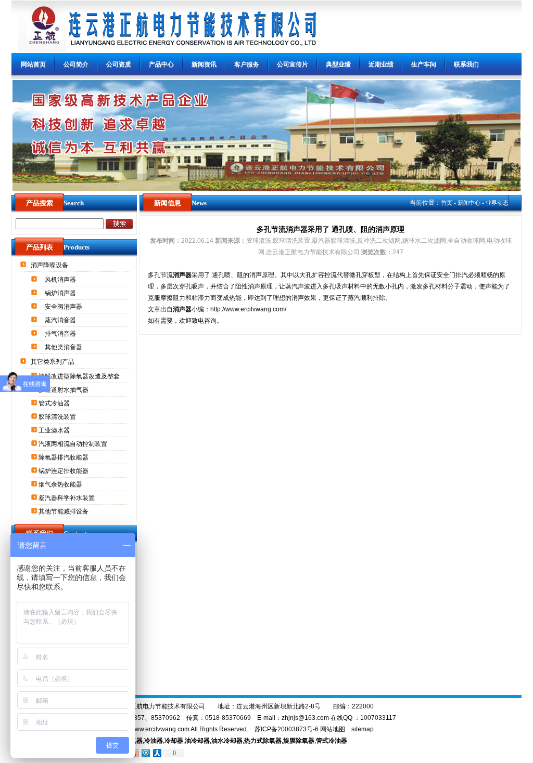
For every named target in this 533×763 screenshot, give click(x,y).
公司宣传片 (292, 64)
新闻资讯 (204, 64)
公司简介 (76, 64)
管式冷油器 (55, 403)
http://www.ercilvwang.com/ (248, 309)
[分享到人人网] (156, 752)
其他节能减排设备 (64, 511)
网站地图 (332, 729)
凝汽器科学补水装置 (67, 498)
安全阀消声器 (64, 306)
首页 (446, 203)
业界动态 (497, 203)
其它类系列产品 (53, 361)
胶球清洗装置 (58, 416)
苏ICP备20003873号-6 (287, 729)
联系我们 (466, 64)
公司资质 (118, 64)
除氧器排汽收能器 (64, 457)
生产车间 (423, 64)
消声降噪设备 (50, 265)
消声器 (182, 275)
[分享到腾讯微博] (145, 752)
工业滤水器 (55, 430)
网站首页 (33, 64)
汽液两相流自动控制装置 (74, 444)
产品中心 (161, 64)
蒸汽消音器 (61, 320)
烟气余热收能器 (61, 484)
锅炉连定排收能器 (64, 471)
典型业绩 (338, 64)
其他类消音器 (64, 347)
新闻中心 (469, 203)
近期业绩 (381, 64)
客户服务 (246, 64)
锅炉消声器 (61, 293)
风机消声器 (61, 279)
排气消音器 (61, 333)
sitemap (362, 729)
